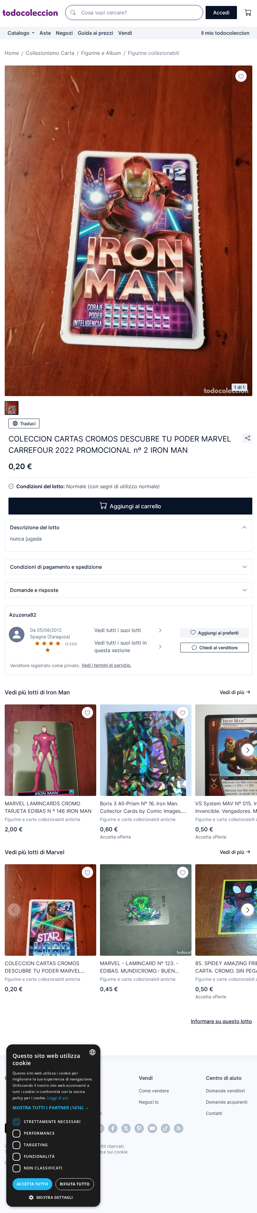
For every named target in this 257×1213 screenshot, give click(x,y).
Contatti (214, 1113)
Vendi (125, 33)
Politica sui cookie (109, 1151)
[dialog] (53, 1125)
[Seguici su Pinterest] (139, 1128)
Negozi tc (149, 1102)
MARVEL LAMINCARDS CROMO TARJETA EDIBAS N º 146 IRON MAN (48, 807)
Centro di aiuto (224, 1078)
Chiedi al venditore (218, 647)
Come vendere (154, 1090)
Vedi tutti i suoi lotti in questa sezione (120, 646)
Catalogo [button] (19, 33)
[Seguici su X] (126, 1128)
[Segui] (241, 76)
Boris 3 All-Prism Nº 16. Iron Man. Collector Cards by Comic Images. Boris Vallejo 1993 (141, 807)
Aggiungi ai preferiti (218, 632)
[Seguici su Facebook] (113, 1128)
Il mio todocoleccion (225, 33)
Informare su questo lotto (221, 1021)
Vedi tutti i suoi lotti (117, 630)
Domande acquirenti (226, 1102)
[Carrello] (248, 12)
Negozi (64, 33)
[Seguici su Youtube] (152, 1128)
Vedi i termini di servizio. (106, 665)
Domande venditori (225, 1090)
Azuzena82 (22, 615)
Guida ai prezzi (95, 33)
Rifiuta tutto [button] (75, 1184)
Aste (45, 33)
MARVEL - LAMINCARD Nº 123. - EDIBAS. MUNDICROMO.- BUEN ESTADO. (139, 967)
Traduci (27, 423)
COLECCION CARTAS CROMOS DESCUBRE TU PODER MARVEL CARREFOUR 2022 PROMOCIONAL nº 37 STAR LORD (49, 967)
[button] (128, 527)
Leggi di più (57, 1098)
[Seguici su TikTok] (165, 1128)
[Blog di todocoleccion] (178, 1128)
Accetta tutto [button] (32, 1184)
